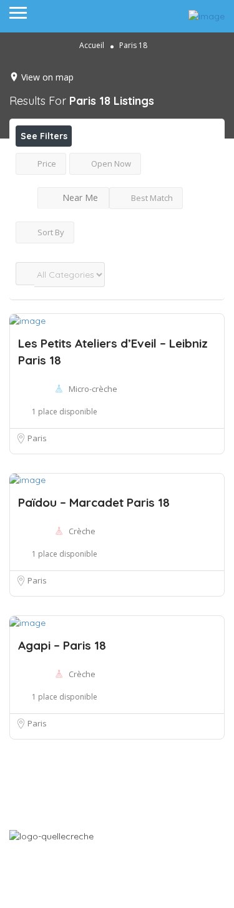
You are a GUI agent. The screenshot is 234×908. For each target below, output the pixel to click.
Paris (37, 438)
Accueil (91, 45)
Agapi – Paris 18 (62, 645)
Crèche (82, 531)
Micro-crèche (93, 388)
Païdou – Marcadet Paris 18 (94, 502)
